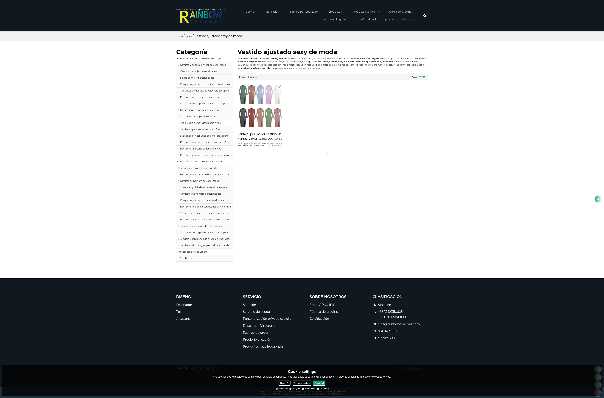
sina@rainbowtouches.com (399, 324)
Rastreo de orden (256, 332)
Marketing (324, 388)
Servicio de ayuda (256, 312)
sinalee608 (386, 338)
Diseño (250, 11)
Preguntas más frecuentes (263, 346)
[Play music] (598, 199)
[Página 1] (327, 154)
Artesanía (183, 319)
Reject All (284, 383)
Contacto (408, 19)
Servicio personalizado (304, 11)
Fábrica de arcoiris (324, 312)
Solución (249, 305)
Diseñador (184, 305)
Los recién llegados (335, 19)
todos (188, 36)
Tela (179, 312)
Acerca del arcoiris (399, 11)
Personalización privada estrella (267, 319)
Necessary (283, 388)
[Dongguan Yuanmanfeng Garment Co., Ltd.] (201, 17)
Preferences (310, 388)
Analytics (296, 388)
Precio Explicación (257, 339)
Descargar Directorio (259, 326)
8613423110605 (389, 331)
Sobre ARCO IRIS (322, 305)
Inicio (180, 36)
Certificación (319, 319)
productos (335, 11)
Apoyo (387, 19)
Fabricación (272, 11)
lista (420, 77)
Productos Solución (364, 11)
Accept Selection (302, 383)
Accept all (319, 383)
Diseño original (367, 19)
